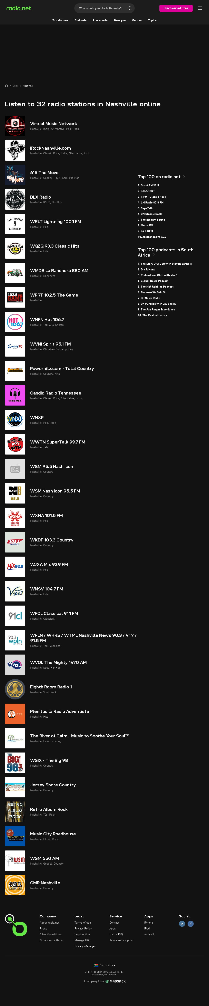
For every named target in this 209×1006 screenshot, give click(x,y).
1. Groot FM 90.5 (148, 185)
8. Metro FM (145, 225)
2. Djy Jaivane (146, 269)
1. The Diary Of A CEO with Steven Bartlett (165, 263)
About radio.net (49, 922)
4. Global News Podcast (153, 281)
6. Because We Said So (152, 292)
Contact (114, 922)
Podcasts (81, 20)
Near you (120, 20)
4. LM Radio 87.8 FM (150, 202)
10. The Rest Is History (152, 315)
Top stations (60, 20)
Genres (137, 20)
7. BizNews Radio (149, 298)
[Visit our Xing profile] (190, 924)
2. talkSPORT (146, 191)
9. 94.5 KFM (145, 231)
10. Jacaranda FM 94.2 (152, 237)
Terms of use (82, 922)
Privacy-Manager (85, 946)
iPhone (148, 922)
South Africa (107, 965)
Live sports (100, 20)
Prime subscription (121, 940)
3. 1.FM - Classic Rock (152, 197)
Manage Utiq (82, 940)
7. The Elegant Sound (151, 219)
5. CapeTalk (145, 208)
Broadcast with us (51, 940)
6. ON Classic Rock (150, 214)
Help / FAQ (116, 934)
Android (149, 934)
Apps (112, 928)
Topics (152, 20)
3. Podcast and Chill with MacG (157, 275)
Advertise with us (50, 934)
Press (43, 928)
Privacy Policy (83, 928)
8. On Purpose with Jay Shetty (157, 303)
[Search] (129, 8)
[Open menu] (200, 8)
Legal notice (82, 934)
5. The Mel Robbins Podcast (155, 286)
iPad (147, 928)
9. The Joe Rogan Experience (156, 309)
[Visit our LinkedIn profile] (182, 924)
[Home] (6, 85)
